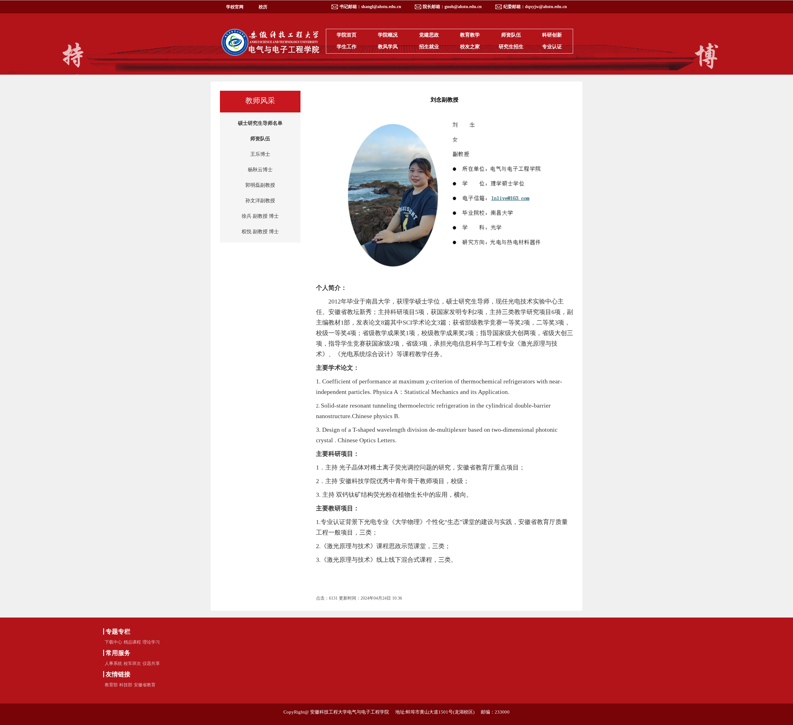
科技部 (125, 685)
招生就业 (429, 46)
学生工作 (347, 46)
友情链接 (118, 674)
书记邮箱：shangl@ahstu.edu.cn (370, 6)
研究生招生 (511, 46)
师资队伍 (511, 34)
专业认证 (552, 46)
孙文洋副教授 (260, 200)
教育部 (111, 685)
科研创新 (552, 34)
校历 (263, 7)
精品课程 (132, 642)
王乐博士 (260, 154)
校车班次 (132, 663)
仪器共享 (151, 663)
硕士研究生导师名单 (260, 123)
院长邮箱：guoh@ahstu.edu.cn (452, 6)
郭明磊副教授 (260, 185)
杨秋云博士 (260, 169)
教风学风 (388, 46)
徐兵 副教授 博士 (260, 216)
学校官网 (234, 7)
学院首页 (347, 34)
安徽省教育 (145, 685)
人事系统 (113, 663)
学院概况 (388, 34)
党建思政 (429, 34)
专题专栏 (118, 631)
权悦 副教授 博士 (260, 231)
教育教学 (470, 34)
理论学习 (151, 642)
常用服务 (118, 653)
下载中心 (113, 642)
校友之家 (470, 46)
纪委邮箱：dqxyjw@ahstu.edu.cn (535, 6)
